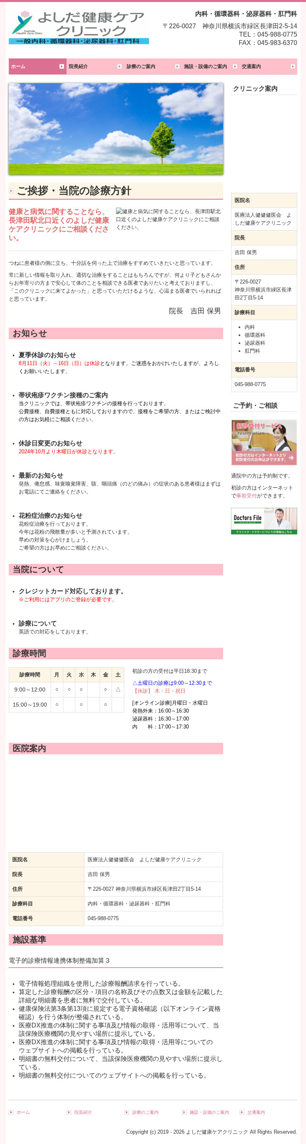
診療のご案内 (141, 66)
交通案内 (251, 66)
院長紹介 (78, 66)
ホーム (18, 66)
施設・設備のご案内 (205, 66)
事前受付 (246, 496)
